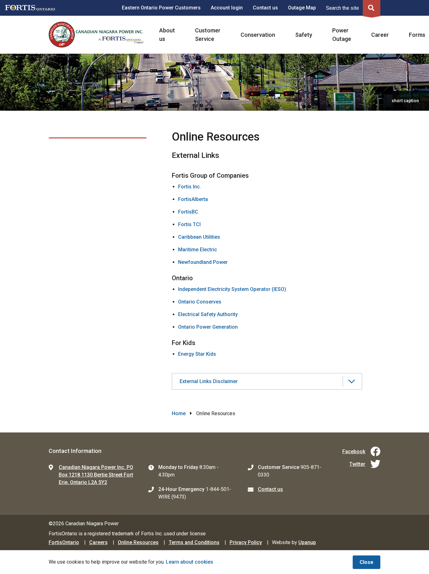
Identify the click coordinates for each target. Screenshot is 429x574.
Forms (417, 34)
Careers (98, 542)
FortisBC (188, 212)
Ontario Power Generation (208, 327)
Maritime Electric (197, 250)
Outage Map (302, 8)
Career (380, 34)
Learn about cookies (189, 562)
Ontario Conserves (199, 302)
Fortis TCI (189, 224)
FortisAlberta (193, 199)
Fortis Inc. (190, 187)
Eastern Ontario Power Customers (161, 8)
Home (179, 413)
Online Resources (138, 542)
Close (366, 562)
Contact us (265, 8)
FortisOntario (64, 542)
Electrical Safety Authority (208, 314)
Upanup (307, 542)
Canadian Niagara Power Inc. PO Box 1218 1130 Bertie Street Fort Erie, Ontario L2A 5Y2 (96, 474)
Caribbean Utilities (199, 237)
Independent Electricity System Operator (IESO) (232, 289)
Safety (303, 34)
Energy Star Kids (197, 354)
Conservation (258, 34)
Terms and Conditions (194, 542)
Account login (227, 8)
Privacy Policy (246, 542)
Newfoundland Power (203, 262)
